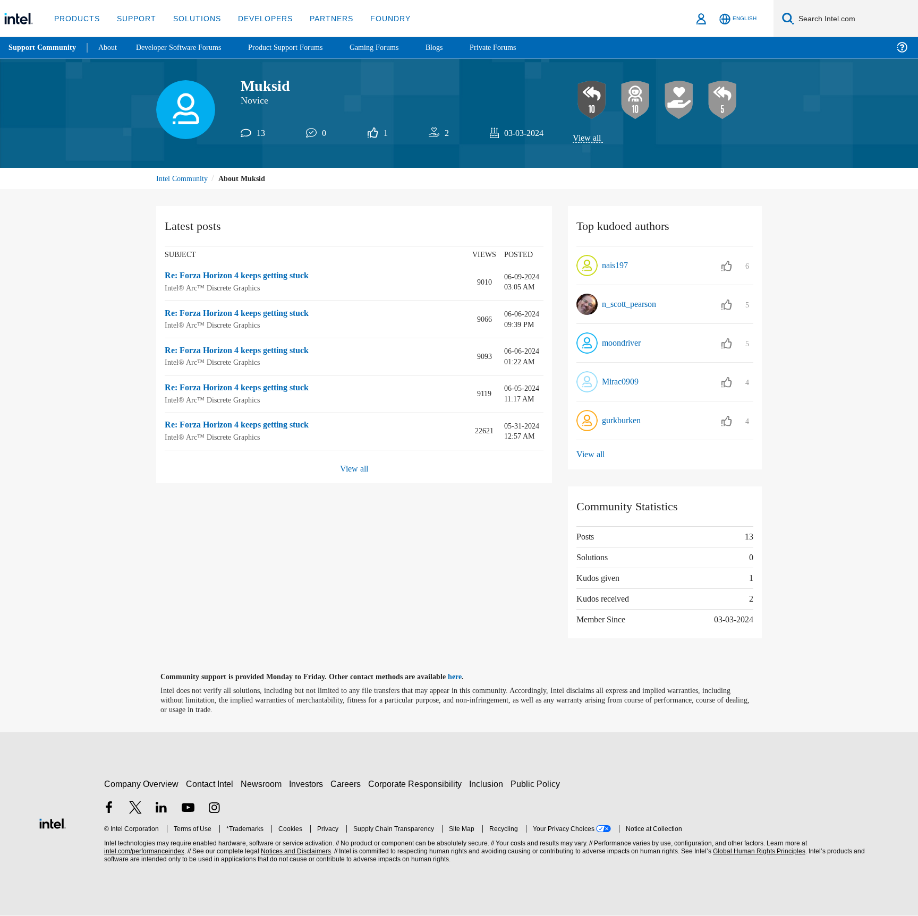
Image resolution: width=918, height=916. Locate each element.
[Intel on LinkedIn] (161, 809)
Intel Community (183, 179)
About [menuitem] (110, 47)
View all (587, 138)
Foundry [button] (377, 18)
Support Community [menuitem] (43, 48)
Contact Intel (210, 784)
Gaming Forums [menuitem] (393, 47)
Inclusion (488, 784)
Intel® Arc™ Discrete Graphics (213, 288)
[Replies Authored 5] (722, 100)
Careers (347, 784)
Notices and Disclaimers (295, 852)
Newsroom (263, 784)
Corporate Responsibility (417, 784)
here (464, 677)
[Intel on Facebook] (109, 809)
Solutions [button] (192, 18)
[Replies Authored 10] (592, 100)
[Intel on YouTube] (188, 809)
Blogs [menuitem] (455, 47)
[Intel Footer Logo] (52, 823)
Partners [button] (320, 18)
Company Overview (141, 784)
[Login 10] (635, 100)
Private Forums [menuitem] (516, 47)
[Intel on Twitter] (135, 809)
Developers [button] (257, 18)
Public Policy (537, 784)
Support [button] (133, 18)
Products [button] (76, 18)
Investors (308, 784)
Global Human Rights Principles (757, 852)
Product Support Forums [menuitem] (300, 47)
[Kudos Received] (679, 100)
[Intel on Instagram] (214, 809)
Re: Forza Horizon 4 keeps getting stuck (244, 277)
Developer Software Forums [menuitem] (186, 47)
